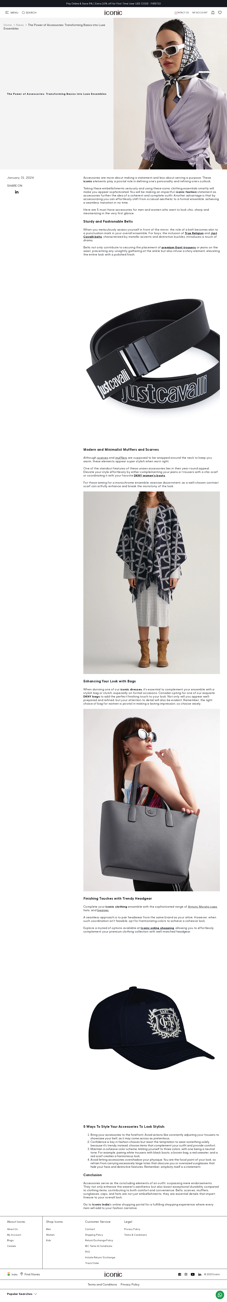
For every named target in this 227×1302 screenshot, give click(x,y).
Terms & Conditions (135, 1235)
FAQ (87, 1251)
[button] (11, 12)
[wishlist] (220, 12)
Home (8, 25)
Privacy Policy (132, 1229)
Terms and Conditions (102, 1284)
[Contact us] (220, 1295)
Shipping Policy (94, 1235)
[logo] (113, 12)
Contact (90, 1229)
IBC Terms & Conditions (98, 1246)
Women (50, 1235)
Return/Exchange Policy (99, 1240)
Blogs (10, 1240)
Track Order (92, 1263)
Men (48, 1229)
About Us (12, 1229)
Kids (48, 1240)
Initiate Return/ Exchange (100, 1257)
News (20, 25)
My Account (14, 1235)
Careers (11, 1246)
